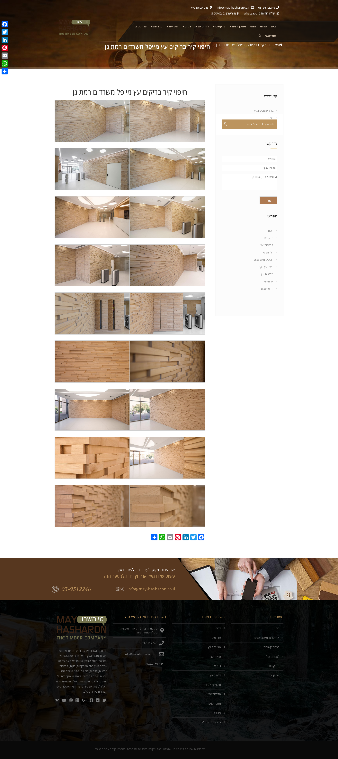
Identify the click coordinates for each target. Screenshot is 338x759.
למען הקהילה (272, 656)
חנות (253, 26)
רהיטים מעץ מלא (263, 259)
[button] (259, 36)
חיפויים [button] (173, 26)
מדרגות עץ (267, 274)
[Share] (5, 71)
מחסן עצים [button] (238, 26)
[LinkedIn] (5, 40)
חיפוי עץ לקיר (265, 267)
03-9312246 (266, 7)
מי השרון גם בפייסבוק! (223, 13)
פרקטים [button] (220, 26)
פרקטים (268, 238)
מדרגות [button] (158, 26)
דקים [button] (187, 26)
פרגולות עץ (267, 245)
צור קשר (270, 35)
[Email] (5, 56)
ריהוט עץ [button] (203, 26)
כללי (271, 118)
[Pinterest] (5, 48)
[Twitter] (5, 32)
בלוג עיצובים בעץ (263, 110)
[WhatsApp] (5, 63)
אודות (263, 26)
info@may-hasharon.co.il (233, 7)
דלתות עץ (267, 252)
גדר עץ (217, 666)
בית (273, 26)
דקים (270, 230)
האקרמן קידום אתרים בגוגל (110, 749)
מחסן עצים (267, 288)
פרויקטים (141, 26)
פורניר (217, 713)
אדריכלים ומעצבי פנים (267, 638)
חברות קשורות (271, 647)
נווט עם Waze (199, 7)
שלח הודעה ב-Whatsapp (259, 13)
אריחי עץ (268, 281)
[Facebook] (5, 24)
